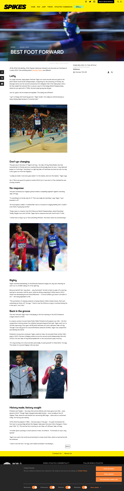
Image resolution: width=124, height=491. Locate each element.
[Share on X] (2, 78)
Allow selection (109, 474)
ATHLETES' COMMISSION (63, 7)
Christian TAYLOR (81, 72)
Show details (94, 487)
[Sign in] (121, 1)
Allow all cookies (108, 468)
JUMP (44, 7)
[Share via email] (2, 84)
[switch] (52, 487)
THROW (50, 7)
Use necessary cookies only (109, 479)
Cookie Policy (82, 471)
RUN (38, 7)
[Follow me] (74, 72)
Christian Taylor (37, 70)
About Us (68, 453)
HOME (33, 7)
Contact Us (56, 453)
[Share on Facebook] (2, 72)
